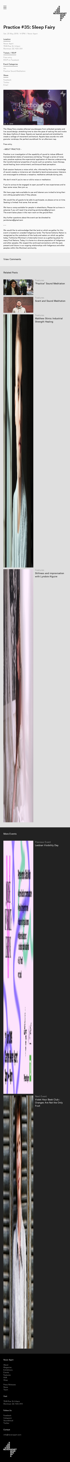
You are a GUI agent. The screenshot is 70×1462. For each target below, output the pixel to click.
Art (4, 69)
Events (6, 1372)
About (5, 1365)
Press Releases (9, 1385)
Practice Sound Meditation (14, 71)
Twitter (6, 82)
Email (5, 85)
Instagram (7, 1418)
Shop (5, 1380)
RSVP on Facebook (11, 60)
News (5, 1387)
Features (7, 1375)
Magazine (7, 1367)
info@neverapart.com (12, 1435)
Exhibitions (8, 1370)
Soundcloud (8, 1421)
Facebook (7, 80)
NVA (5, 1377)
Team (5, 1390)
